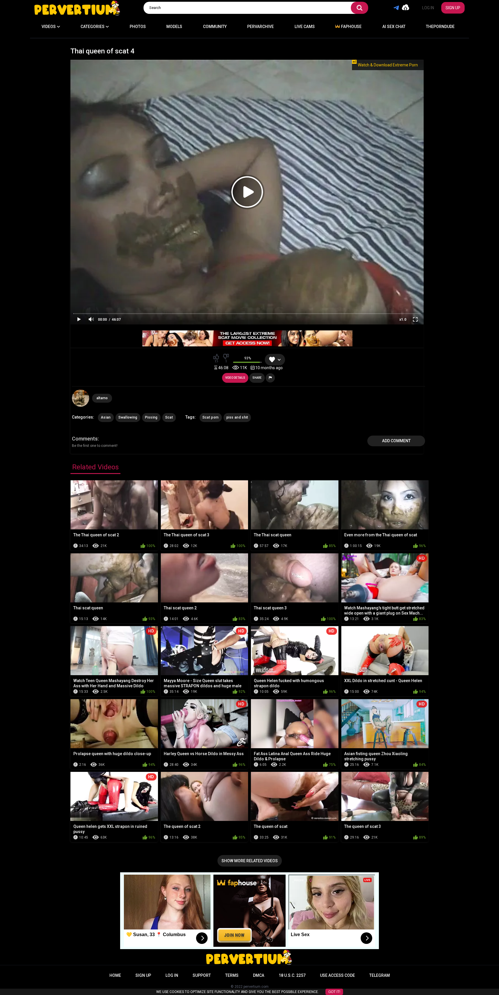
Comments (85, 439)
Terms (232, 975)
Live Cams (305, 26)
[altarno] (80, 398)
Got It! (334, 992)
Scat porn (210, 417)
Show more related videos (249, 860)
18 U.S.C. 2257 (292, 975)
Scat (169, 417)
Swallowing (127, 417)
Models (174, 26)
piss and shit (237, 417)
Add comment (396, 440)
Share (257, 377)
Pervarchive (260, 26)
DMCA (258, 975)
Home (115, 975)
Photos (138, 26)
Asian (106, 417)
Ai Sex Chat (393, 26)
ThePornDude (440, 26)
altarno (102, 398)
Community (215, 26)
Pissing (151, 417)
